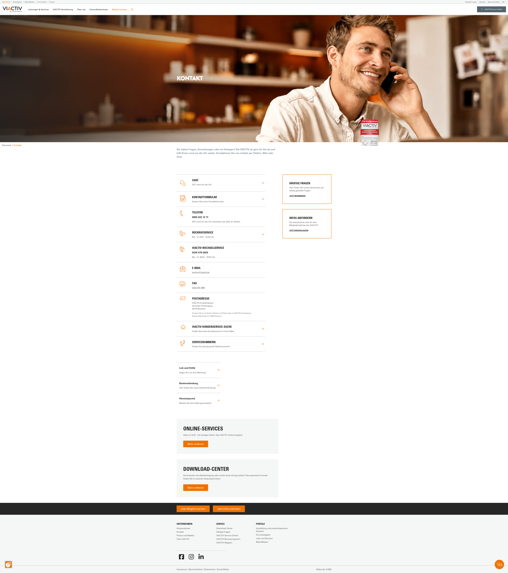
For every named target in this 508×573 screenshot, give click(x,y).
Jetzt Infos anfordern (229, 508)
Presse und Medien (185, 535)
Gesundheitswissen (99, 9)
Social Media (223, 569)
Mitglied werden (119, 9)
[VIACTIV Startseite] (12, 9)
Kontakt (482, 2)
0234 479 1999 (198, 287)
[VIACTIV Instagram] (191, 558)
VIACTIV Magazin (224, 542)
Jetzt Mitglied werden (193, 508)
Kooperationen (183, 528)
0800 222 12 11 (200, 217)
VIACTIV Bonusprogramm (228, 539)
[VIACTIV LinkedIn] (201, 558)
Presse (52, 2)
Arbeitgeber (17, 2)
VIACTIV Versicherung (63, 9)
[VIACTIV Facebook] (181, 558)
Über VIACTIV (183, 539)
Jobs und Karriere (264, 538)
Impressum (182, 569)
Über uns (81, 9)
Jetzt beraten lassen (298, 230)
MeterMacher (30, 2)
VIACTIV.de (6, 2)
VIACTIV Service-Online (493, 9)
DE (503, 2)
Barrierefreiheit (493, 2)
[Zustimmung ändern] (8, 564)
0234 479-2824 (200, 252)
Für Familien (42, 2)
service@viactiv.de (200, 272)
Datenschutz (209, 569)
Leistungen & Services (38, 9)
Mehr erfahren (196, 444)
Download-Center (224, 528)
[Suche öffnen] (132, 9)
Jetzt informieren (297, 196)
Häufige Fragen (471, 2)
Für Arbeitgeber (263, 534)
